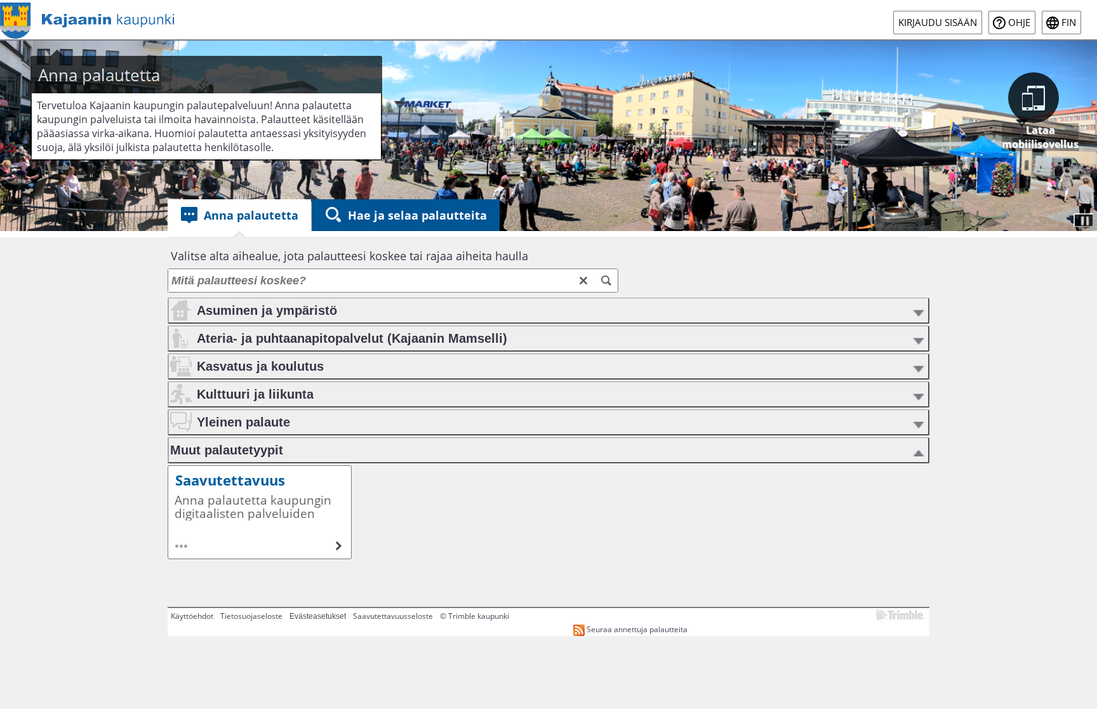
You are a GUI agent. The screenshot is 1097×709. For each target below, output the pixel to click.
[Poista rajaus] (583, 280)
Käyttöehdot (192, 616)
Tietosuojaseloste (251, 616)
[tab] (239, 215)
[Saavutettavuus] (259, 512)
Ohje (1019, 22)
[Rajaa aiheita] (606, 280)
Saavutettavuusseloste (393, 616)
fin (1068, 22)
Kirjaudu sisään (937, 22)
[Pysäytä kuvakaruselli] (1084, 220)
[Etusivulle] (87, 19)
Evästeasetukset (317, 616)
